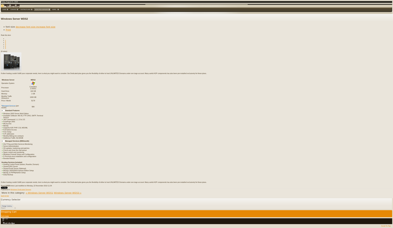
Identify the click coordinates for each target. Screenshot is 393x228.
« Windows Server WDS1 (39, 193)
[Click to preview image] (11, 70)
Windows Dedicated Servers (20, 189)
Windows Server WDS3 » (67, 193)
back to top (5, 196)
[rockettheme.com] (8, 223)
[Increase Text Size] (196, 220)
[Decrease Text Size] (196, 219)
